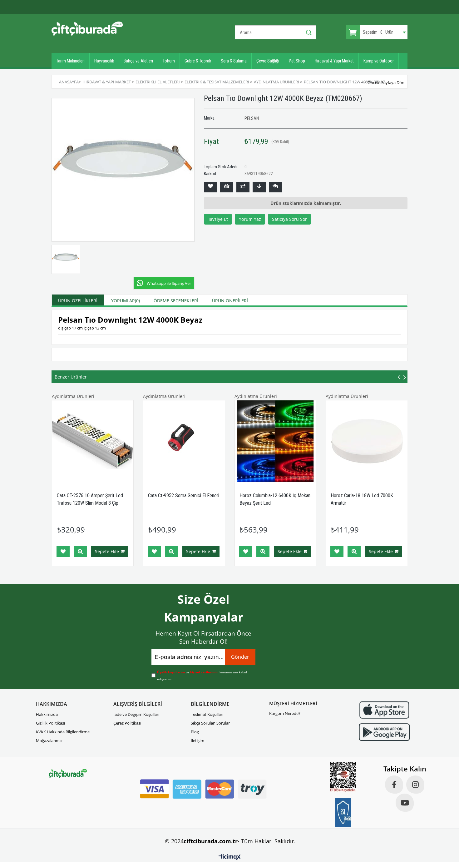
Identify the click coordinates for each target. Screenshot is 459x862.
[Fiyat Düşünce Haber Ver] (259, 187)
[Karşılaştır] (242, 187)
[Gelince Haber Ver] (275, 187)
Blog (195, 732)
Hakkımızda (47, 714)
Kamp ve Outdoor (378, 60)
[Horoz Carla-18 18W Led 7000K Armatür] (366, 441)
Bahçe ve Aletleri (138, 60)
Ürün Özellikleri (77, 301)
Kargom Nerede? (284, 713)
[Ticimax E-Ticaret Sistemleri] (230, 857)
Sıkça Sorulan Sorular (210, 723)
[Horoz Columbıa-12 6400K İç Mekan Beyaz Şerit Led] (275, 441)
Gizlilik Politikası (50, 723)
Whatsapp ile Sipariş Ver (169, 283)
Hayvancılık (104, 60)
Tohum (169, 60)
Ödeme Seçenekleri (176, 301)
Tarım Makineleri (70, 60)
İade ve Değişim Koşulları (136, 714)
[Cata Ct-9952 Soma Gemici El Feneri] (184, 441)
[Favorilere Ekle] (210, 187)
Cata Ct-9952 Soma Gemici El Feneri (183, 495)
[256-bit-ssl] (343, 812)
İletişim (197, 740)
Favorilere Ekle (63, 551)
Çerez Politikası (127, 723)
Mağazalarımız (49, 740)
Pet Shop (297, 60)
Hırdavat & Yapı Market (334, 60)
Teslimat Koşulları (207, 714)
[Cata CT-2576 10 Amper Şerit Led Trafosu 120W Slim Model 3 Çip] (93, 441)
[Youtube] (405, 803)
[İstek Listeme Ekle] (226, 187)
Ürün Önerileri (230, 301)
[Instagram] (415, 784)
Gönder (240, 656)
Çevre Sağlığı (267, 60)
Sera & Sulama (234, 60)
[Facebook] (394, 784)
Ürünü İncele (80, 551)
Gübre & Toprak (198, 60)
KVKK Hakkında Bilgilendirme (63, 732)
